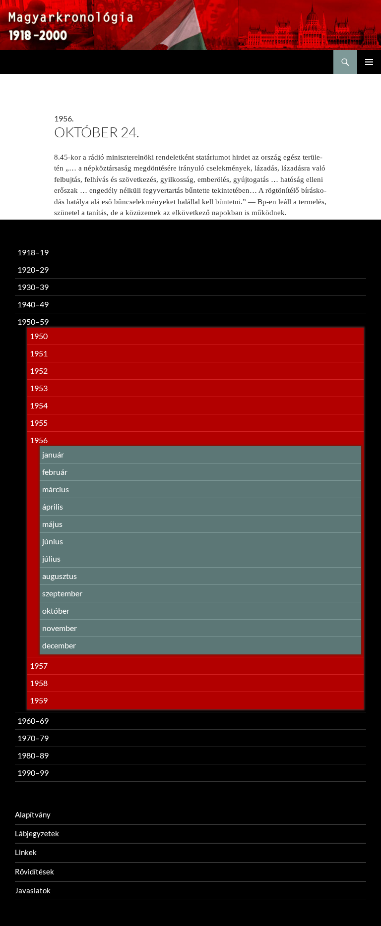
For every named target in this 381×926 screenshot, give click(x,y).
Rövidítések (34, 871)
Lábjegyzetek (37, 833)
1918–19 (33, 252)
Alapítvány (33, 814)
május (52, 523)
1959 (39, 700)
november (59, 628)
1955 (39, 422)
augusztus (59, 575)
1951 (39, 353)
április (52, 506)
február (54, 471)
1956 (39, 440)
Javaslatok (33, 890)
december (59, 645)
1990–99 (33, 772)
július (51, 558)
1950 (39, 336)
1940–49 (33, 304)
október (55, 610)
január (53, 454)
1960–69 (33, 720)
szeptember (62, 593)
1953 (39, 388)
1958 (39, 683)
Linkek (26, 852)
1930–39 (33, 286)
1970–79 (33, 738)
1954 (39, 405)
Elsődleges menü (369, 62)
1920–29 (33, 269)
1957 (39, 665)
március (55, 489)
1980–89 (33, 755)
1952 (39, 370)
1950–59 (33, 321)
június (52, 541)
